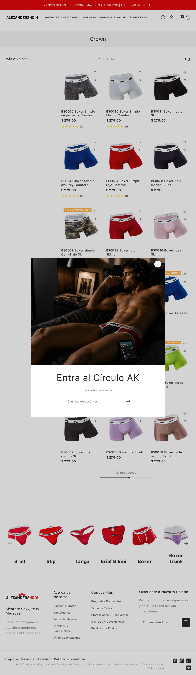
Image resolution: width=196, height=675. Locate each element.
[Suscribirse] (128, 401)
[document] (98, 337)
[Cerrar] (157, 263)
